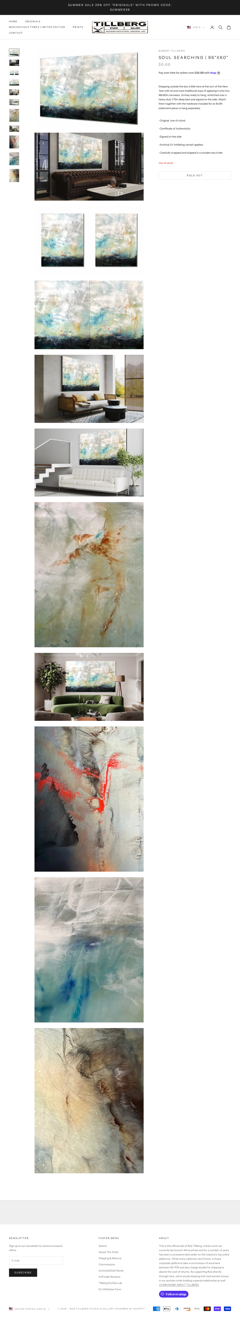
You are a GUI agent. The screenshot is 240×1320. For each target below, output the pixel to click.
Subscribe (23, 1272)
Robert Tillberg (172, 50)
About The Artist (108, 1252)
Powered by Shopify (130, 1308)
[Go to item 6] (14, 102)
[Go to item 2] (14, 62)
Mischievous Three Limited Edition (37, 27)
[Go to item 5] (14, 92)
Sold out (195, 175)
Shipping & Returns (110, 1258)
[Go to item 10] (14, 159)
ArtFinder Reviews (109, 1276)
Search (103, 1246)
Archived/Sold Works (111, 1270)
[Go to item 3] (14, 72)
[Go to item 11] (14, 175)
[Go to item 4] (14, 82)
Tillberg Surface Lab (110, 1283)
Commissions (107, 1264)
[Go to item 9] (14, 142)
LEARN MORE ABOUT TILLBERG (179, 1285)
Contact (16, 32)
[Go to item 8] (14, 128)
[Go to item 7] (14, 115)
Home (13, 21)
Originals (32, 21)
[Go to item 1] (14, 52)
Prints (78, 27)
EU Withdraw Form (110, 1289)
